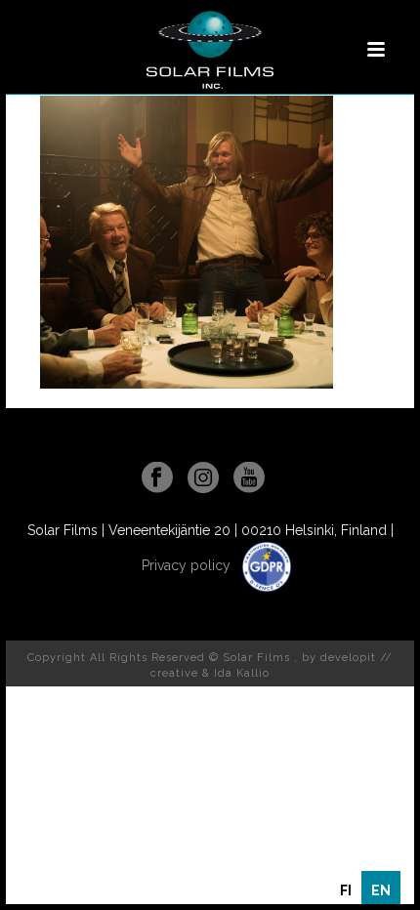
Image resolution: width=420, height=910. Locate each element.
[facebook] (157, 478)
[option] (345, 890)
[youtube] (249, 478)
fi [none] (346, 890)
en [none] (381, 890)
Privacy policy (188, 565)
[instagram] (203, 478)
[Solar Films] (210, 50)
